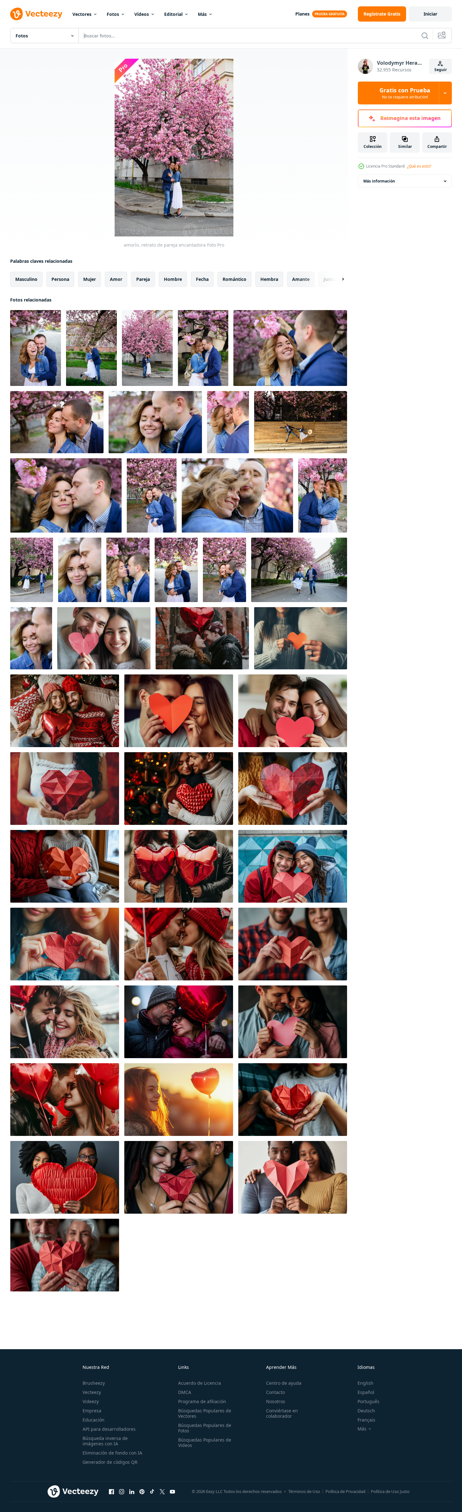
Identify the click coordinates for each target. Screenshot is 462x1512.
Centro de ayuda (283, 1383)
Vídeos (141, 14)
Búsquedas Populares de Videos (204, 1442)
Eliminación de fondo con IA (112, 1453)
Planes (302, 14)
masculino (26, 279)
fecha (202, 279)
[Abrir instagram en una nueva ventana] (121, 1491)
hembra (269, 279)
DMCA (184, 1392)
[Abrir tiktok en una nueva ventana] (152, 1491)
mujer (89, 279)
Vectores (81, 14)
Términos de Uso (304, 1491)
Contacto (275, 1392)
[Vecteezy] (36, 14)
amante (301, 279)
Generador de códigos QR (110, 1462)
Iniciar (430, 14)
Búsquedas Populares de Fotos (204, 1428)
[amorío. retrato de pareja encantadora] (35, 348)
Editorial (173, 14)
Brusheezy (94, 1383)
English (365, 1383)
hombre (173, 279)
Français (366, 1420)
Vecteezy (92, 1392)
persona (60, 279)
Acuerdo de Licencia (199, 1383)
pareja (143, 279)
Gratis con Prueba (404, 93)
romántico (234, 279)
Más (202, 14)
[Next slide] (337, 279)
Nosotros (275, 1401)
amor (116, 279)
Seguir (440, 69)
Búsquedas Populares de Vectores (204, 1413)
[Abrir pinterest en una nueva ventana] (141, 1491)
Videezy (91, 1401)
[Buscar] (425, 35)
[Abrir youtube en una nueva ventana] (172, 1491)
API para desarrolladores (109, 1429)
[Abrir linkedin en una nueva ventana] (131, 1491)
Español (366, 1392)
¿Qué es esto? (419, 166)
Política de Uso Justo (390, 1491)
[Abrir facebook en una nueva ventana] (111, 1491)
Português (368, 1401)
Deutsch (366, 1411)
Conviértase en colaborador (282, 1413)
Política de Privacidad (345, 1491)
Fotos (113, 14)
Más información (379, 181)
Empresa (92, 1411)
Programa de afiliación (202, 1401)
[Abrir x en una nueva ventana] (162, 1491)
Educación (93, 1420)
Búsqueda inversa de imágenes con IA (105, 1441)
